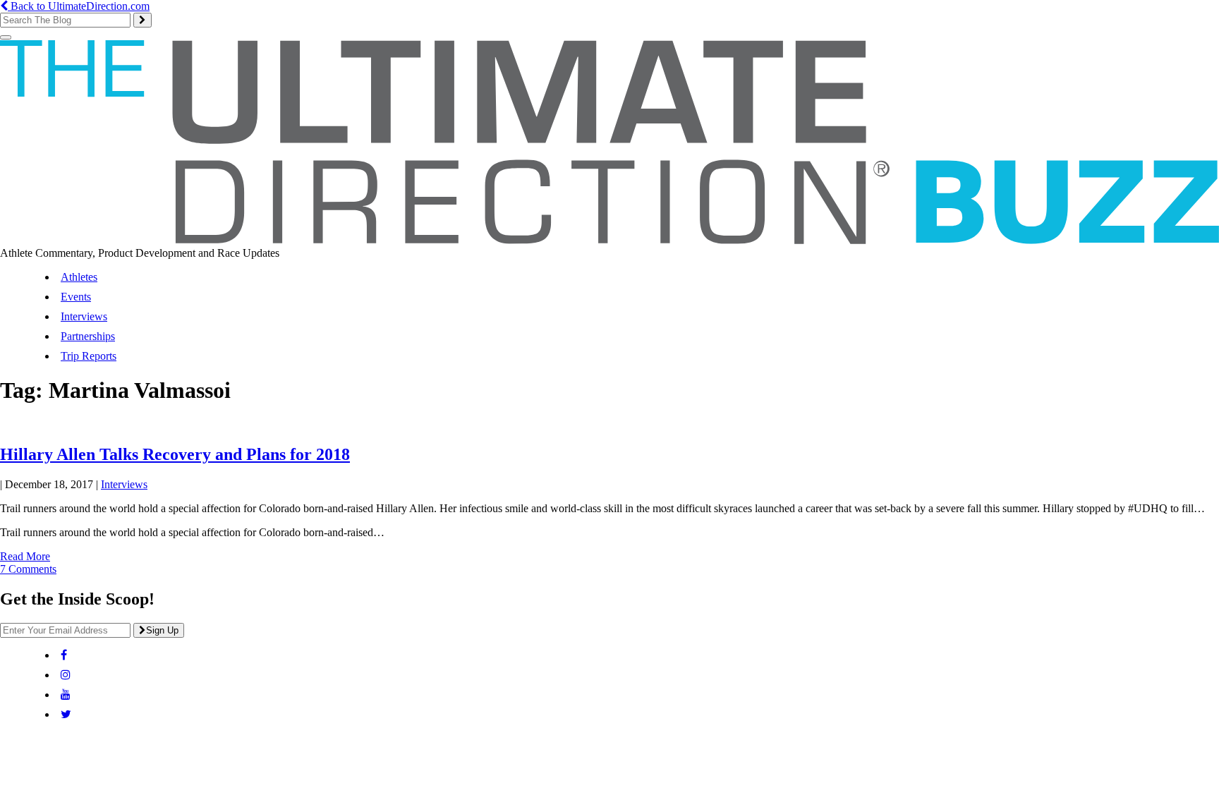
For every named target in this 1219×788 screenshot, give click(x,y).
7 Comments (28, 569)
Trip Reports (88, 356)
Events (76, 297)
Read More (25, 556)
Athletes (79, 277)
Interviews (84, 316)
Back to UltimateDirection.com (79, 6)
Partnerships (88, 336)
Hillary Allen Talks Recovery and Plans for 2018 (175, 454)
